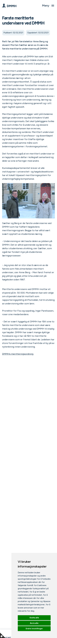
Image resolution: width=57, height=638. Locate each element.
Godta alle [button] (34, 618)
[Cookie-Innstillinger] (2, 635)
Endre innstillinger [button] (34, 628)
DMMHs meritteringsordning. (18, 353)
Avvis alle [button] (34, 623)
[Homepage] (9, 5)
